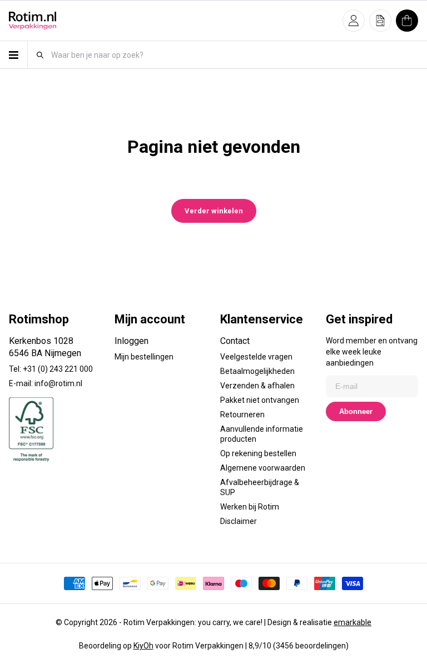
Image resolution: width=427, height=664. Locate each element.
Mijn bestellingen (144, 356)
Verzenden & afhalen (257, 385)
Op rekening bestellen (258, 453)
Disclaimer (238, 521)
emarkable (352, 622)
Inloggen (131, 341)
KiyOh (143, 645)
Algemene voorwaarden (262, 467)
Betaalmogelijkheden (257, 371)
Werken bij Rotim (249, 506)
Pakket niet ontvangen (259, 400)
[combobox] (234, 54)
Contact (235, 341)
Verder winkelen (214, 211)
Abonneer (356, 411)
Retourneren (242, 414)
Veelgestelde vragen (256, 356)
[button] (353, 20)
